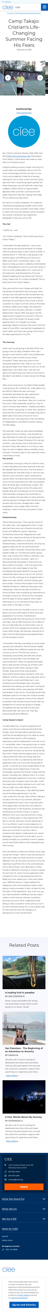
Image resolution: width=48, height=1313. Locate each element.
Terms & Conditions (20, 1298)
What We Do (9, 1209)
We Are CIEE (9, 1219)
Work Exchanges (24, 113)
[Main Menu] (44, 7)
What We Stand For (13, 1199)
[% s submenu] (44, 1198)
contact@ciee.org (15, 1180)
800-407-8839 (12, 1249)
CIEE (8, 1159)
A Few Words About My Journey (23, 1117)
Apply (24, 1186)
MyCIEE (5, 1236)
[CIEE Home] (9, 1276)
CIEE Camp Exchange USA (18, 156)
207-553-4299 (13, 1176)
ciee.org (7, 2)
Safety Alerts (7, 1240)
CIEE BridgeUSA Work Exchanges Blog (27, 13)
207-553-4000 (14, 1172)
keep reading (12, 1075)
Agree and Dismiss (24, 1304)
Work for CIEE (10, 1229)
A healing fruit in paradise (20, 992)
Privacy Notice (23, 1295)
